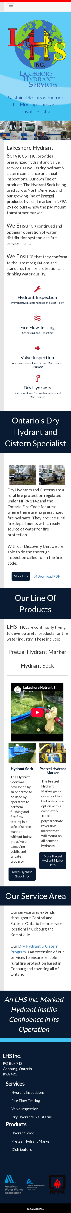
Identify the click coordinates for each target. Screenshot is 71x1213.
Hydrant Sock (22, 1133)
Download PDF (48, 576)
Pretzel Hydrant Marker (31, 1141)
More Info (21, 576)
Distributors (21, 1149)
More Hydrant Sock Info (22, 874)
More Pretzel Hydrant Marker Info (53, 860)
